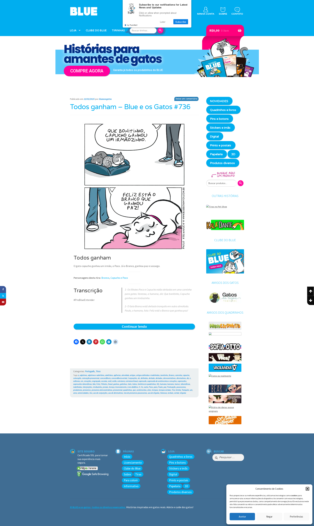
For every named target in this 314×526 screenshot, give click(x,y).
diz (188, 378)
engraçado (96, 381)
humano (170, 384)
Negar (269, 516)
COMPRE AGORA (86, 71)
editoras (76, 381)
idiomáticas (185, 384)
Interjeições (87, 387)
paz (165, 387)
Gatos (134, 384)
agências (117, 375)
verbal (176, 393)
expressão (143, 381)
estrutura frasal (132, 381)
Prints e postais (220, 145)
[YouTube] (3, 302)
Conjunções (132, 378)
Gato (129, 384)
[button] (307, 488)
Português (90, 371)
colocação (77, 378)
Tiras (98, 371)
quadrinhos (127, 390)
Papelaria (216, 154)
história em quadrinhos (147, 384)
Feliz (98, 384)
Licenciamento (133, 462)
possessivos (181, 387)
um (191, 390)
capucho (186, 375)
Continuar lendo (140, 327)
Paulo (160, 387)
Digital (214, 136)
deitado (152, 378)
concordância (105, 378)
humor (177, 384)
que (134, 390)
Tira (173, 390)
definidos (144, 378)
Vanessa (163, 393)
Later (162, 21)
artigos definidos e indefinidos (148, 375)
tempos (155, 390)
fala (94, 384)
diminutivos (181, 378)
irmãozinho (97, 387)
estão (114, 381)
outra (146, 387)
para (155, 387)
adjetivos (83, 375)
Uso (90, 393)
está (109, 381)
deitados (159, 378)
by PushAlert (132, 25)
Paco (151, 387)
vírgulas (183, 393)
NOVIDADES (219, 101)
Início (127, 456)
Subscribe (180, 21)
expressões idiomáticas (82, 384)
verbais (170, 393)
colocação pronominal (90, 378)
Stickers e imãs (220, 127)
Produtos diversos (222, 163)
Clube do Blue (132, 468)
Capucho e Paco (119, 277)
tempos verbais (165, 390)
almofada (125, 375)
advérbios (109, 375)
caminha (178, 375)
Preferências (296, 516)
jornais (105, 387)
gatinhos (123, 384)
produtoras (77, 390)
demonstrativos (169, 378)
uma (75, 393)
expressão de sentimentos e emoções (162, 381)
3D (233, 154)
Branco (105, 277)
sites (149, 390)
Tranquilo (185, 390)
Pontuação (171, 387)
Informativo (131, 486)
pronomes (87, 390)
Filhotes (104, 384)
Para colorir (131, 480)
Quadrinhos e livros (223, 110)
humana (163, 384)
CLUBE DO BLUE (96, 30)
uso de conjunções (100, 393)
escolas (104, 381)
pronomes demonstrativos (102, 390)
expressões (182, 381)
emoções (87, 381)
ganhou (116, 384)
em (82, 381)
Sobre (127, 474)
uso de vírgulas (153, 393)
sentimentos (142, 390)
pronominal (117, 390)
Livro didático (132, 387)
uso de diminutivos (115, 393)
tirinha (178, 390)
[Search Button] (161, 30)
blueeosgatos (105, 98)
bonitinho (164, 375)
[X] (3, 296)
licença (111, 387)
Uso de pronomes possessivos (135, 393)
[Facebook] (3, 289)
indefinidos (77, 387)
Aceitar (242, 516)
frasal (110, 384)
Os (142, 387)
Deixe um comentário (186, 98)
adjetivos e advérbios (96, 375)
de (139, 378)
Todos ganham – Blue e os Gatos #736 (130, 107)
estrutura (121, 381)
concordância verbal (119, 378)
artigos (132, 375)
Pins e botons (219, 119)
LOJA (73, 30)
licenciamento (121, 387)
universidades (83, 393)
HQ (158, 384)
